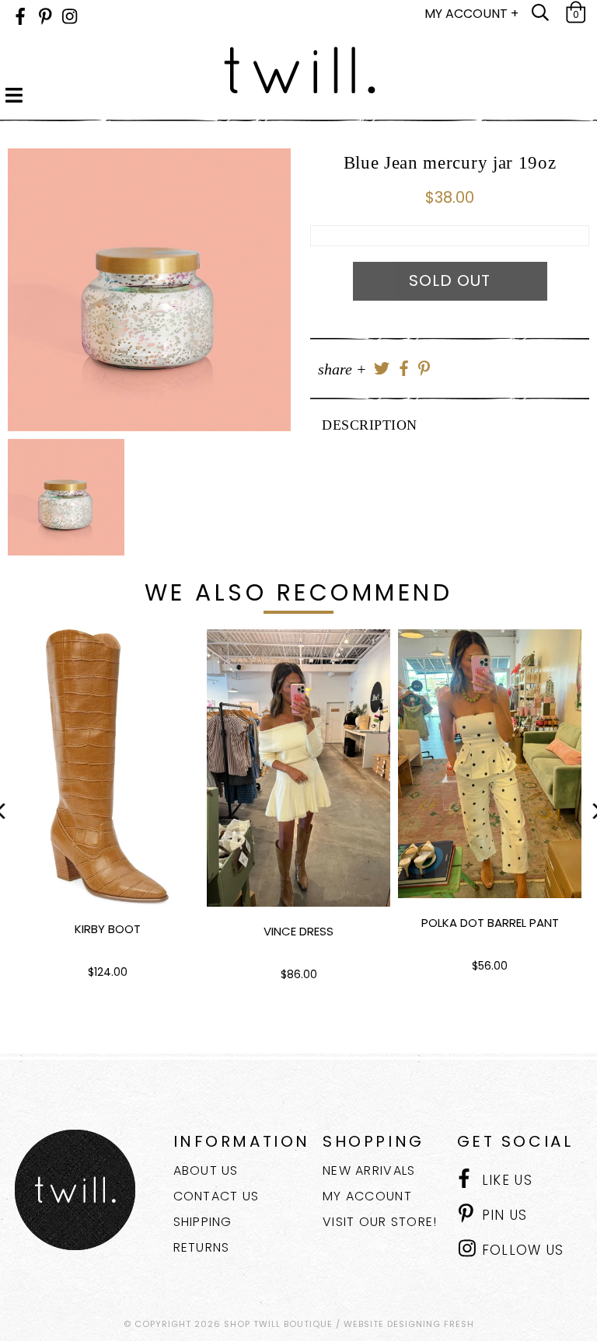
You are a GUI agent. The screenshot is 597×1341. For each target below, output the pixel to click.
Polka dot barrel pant (490, 922)
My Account (367, 1196)
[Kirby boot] (107, 766)
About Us (206, 1170)
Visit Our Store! (380, 1222)
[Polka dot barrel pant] (489, 763)
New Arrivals (369, 1170)
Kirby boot (108, 929)
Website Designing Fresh (409, 1324)
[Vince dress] (298, 768)
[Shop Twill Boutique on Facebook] (20, 17)
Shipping (202, 1222)
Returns (201, 1247)
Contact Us (216, 1196)
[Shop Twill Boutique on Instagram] (69, 17)
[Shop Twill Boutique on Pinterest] (45, 17)
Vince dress (298, 931)
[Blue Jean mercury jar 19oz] (149, 289)
